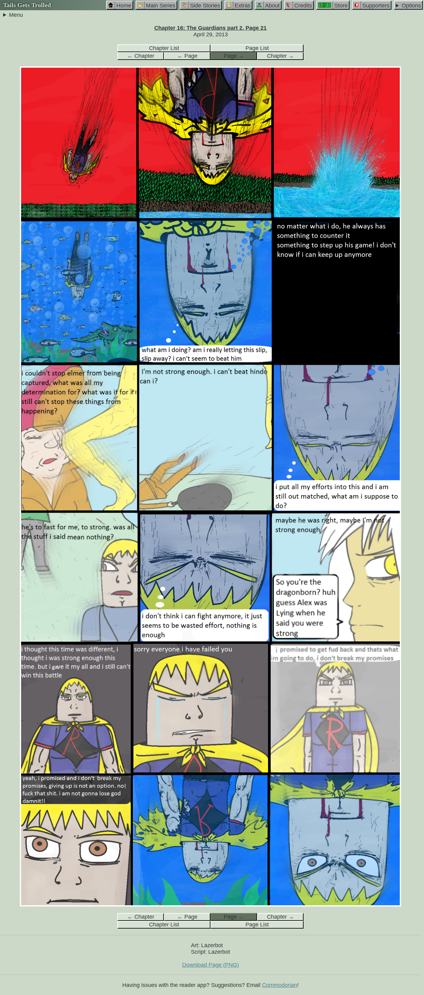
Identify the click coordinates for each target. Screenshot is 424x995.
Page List (257, 48)
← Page (187, 56)
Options (411, 5)
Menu (16, 15)
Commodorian (279, 985)
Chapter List (164, 48)
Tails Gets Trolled (27, 5)
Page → (234, 56)
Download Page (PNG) (210, 965)
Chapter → (280, 56)
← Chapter (140, 56)
